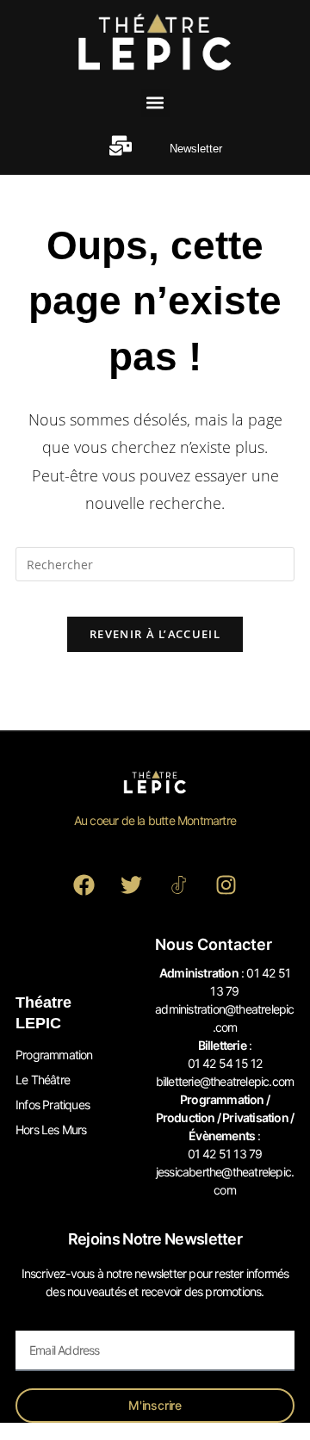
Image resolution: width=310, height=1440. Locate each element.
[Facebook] (84, 885)
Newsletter (196, 148)
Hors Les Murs (51, 1129)
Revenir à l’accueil (155, 634)
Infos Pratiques (53, 1104)
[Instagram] (226, 885)
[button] (155, 103)
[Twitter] (131, 885)
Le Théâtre (43, 1079)
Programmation (54, 1054)
